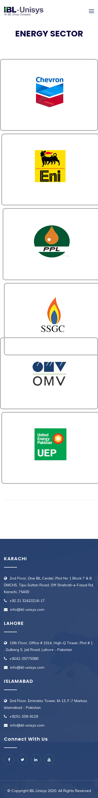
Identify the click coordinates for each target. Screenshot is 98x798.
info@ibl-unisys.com (27, 609)
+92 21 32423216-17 (27, 600)
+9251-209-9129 (23, 716)
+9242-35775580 (23, 658)
